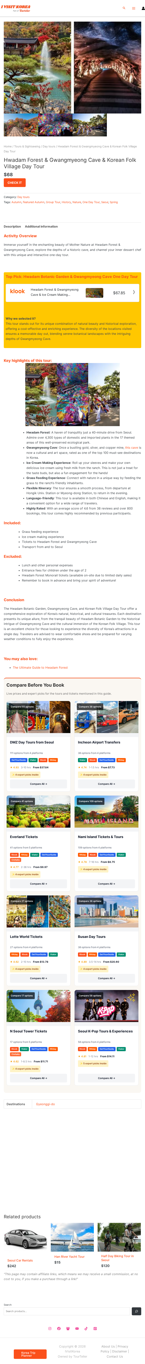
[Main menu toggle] (134, 8)
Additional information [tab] (41, 226)
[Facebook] (59, 1328)
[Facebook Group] (68, 1328)
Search (8, 1304)
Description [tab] (12, 226)
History (66, 202)
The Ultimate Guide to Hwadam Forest (40, 667)
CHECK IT (15, 183)
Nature (76, 202)
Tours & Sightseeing (27, 146)
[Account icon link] (143, 8)
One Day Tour (91, 202)
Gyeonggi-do (45, 1104)
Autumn (16, 202)
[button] (124, 8)
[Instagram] (49, 1328)
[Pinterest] (95, 1328)
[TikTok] (86, 1328)
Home (8, 146)
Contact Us (115, 1356)
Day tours (49, 146)
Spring (114, 202)
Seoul (104, 202)
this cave (131, 447)
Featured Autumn (33, 202)
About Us (108, 1346)
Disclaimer (119, 1351)
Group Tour (53, 202)
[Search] (136, 1311)
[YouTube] (77, 1328)
